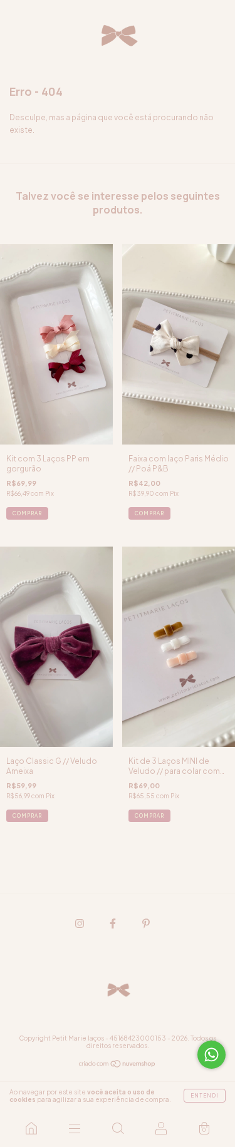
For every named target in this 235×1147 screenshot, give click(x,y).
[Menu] (74, 1128)
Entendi (205, 1096)
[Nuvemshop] (117, 1065)
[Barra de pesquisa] (117, 1128)
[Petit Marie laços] (31, 1128)
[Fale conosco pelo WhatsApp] (211, 1055)
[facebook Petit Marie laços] (113, 923)
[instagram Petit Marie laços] (80, 923)
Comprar (27, 513)
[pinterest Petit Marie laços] (146, 923)
